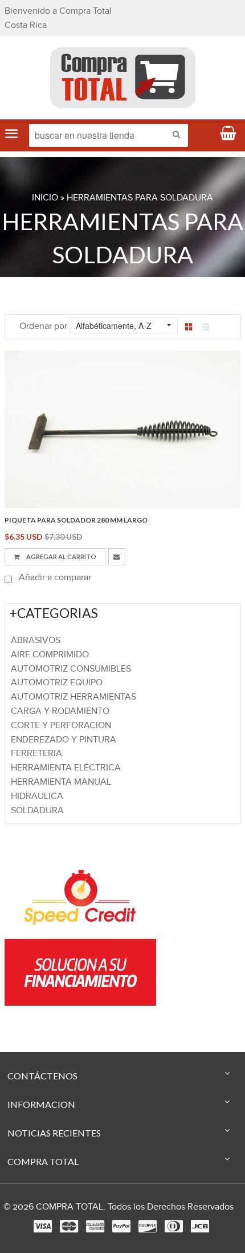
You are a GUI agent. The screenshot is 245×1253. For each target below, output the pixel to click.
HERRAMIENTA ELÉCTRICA (66, 767)
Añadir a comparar (54, 577)
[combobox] (108, 135)
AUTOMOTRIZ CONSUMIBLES (71, 669)
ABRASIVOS (35, 640)
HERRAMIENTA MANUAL (61, 782)
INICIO (45, 197)
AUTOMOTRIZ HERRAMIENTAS (73, 697)
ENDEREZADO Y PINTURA (63, 739)
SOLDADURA (37, 810)
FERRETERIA (36, 753)
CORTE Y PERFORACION (61, 725)
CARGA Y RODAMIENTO (60, 711)
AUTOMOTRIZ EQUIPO (57, 682)
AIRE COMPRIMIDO (50, 654)
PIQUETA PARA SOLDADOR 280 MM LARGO (76, 520)
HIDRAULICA (37, 796)
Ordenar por (43, 326)
